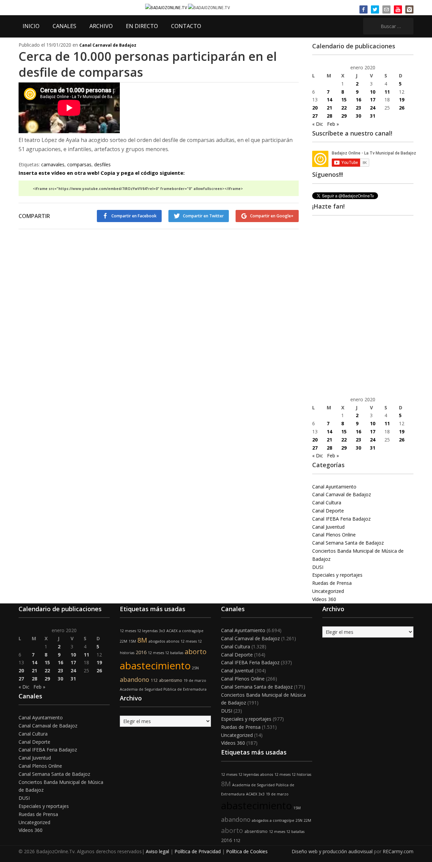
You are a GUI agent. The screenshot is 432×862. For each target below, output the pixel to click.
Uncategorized (328, 591)
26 (401, 107)
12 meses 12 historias (292, 774)
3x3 (162, 630)
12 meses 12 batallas (165, 652)
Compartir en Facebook (134, 216)
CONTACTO (186, 26)
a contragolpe (191, 630)
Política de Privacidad (197, 851)
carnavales (52, 164)
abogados (156, 641)
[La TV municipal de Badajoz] (166, 7)
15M (132, 641)
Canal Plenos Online (334, 534)
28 (329, 116)
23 (358, 107)
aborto (196, 651)
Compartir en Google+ (272, 216)
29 (344, 116)
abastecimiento (155, 665)
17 (372, 99)
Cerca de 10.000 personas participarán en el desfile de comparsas (148, 64)
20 (315, 107)
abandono (134, 679)
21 (329, 107)
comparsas (79, 164)
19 (401, 99)
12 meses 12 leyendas (139, 630)
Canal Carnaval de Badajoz (107, 45)
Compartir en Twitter (203, 216)
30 (358, 116)
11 (387, 92)
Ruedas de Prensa (332, 583)
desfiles (102, 164)
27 (315, 116)
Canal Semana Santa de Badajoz (348, 543)
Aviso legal (157, 851)
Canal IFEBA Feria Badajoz (341, 519)
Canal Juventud (328, 527)
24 (372, 107)
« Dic (317, 124)
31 (372, 116)
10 (372, 92)
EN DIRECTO (142, 26)
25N (195, 668)
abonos (172, 641)
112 (154, 680)
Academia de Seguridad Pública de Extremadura (163, 689)
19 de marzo (195, 680)
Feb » (333, 124)
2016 (141, 652)
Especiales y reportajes (337, 575)
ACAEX (172, 630)
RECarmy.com (398, 851)
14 (329, 99)
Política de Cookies (247, 851)
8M (142, 640)
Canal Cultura (326, 502)
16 (358, 99)
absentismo (170, 680)
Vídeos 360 (324, 599)
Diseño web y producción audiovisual (332, 851)
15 (344, 99)
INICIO (31, 26)
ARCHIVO (101, 26)
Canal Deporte (328, 510)
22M (123, 641)
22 (344, 107)
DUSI (317, 567)
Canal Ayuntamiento (334, 486)
